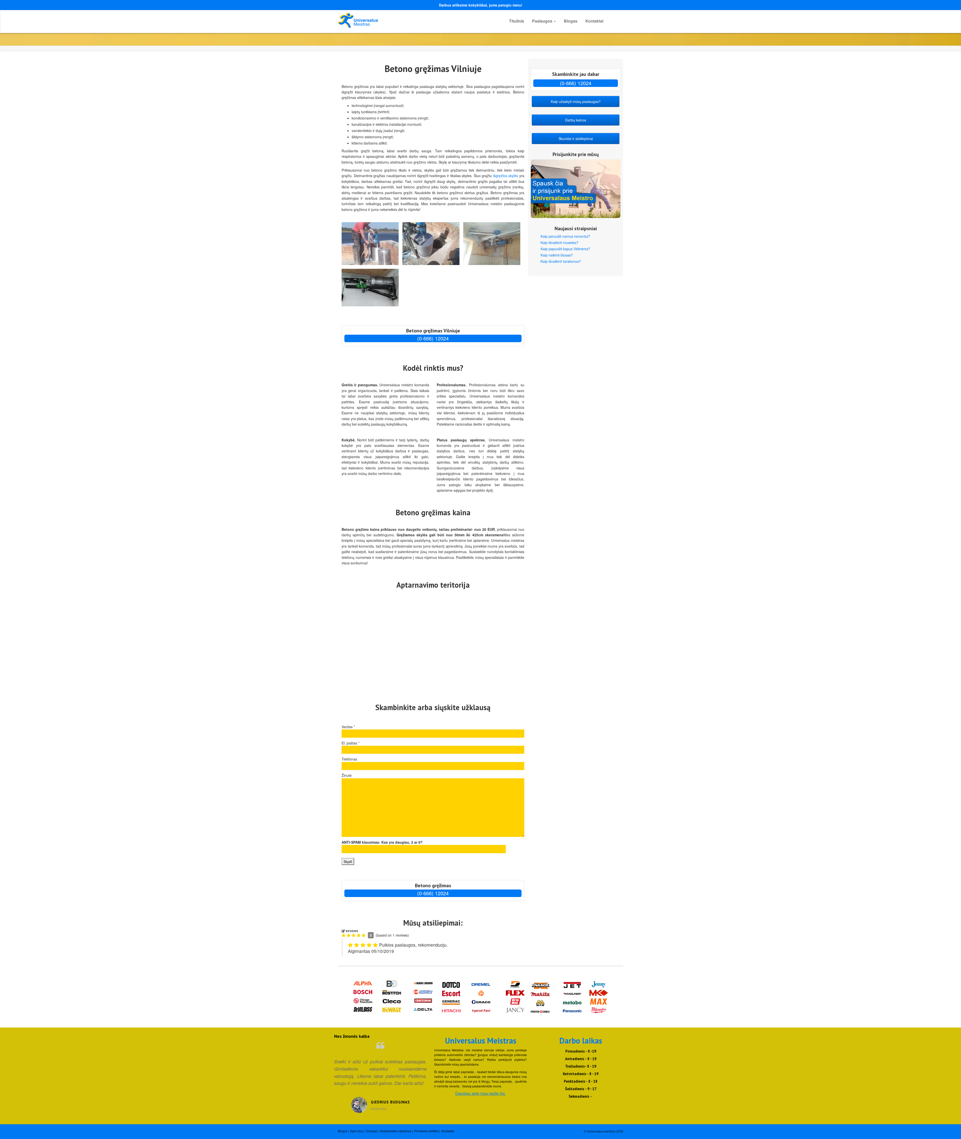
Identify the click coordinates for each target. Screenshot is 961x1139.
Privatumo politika (426, 1131)
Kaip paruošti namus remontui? (565, 236)
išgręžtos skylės (505, 175)
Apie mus (356, 1131)
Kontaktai (594, 21)
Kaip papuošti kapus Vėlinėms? (565, 248)
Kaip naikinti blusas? (557, 255)
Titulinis (516, 21)
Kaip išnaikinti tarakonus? (561, 261)
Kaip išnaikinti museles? (559, 242)
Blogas (570, 21)
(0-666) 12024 (433, 338)
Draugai (371, 1131)
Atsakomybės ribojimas (395, 1131)
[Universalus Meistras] (383, 20)
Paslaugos (542, 21)
